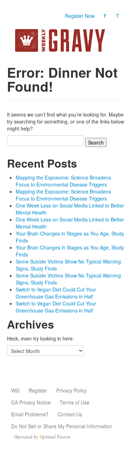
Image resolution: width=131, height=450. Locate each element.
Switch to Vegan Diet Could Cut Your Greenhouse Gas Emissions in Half (56, 293)
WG (15, 390)
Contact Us (70, 414)
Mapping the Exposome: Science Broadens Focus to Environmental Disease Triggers (63, 181)
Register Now (80, 15)
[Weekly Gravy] (65, 40)
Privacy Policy (71, 390)
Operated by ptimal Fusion (42, 437)
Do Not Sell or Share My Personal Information (61, 426)
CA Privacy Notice (31, 402)
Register (38, 390)
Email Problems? (30, 414)
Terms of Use (74, 402)
